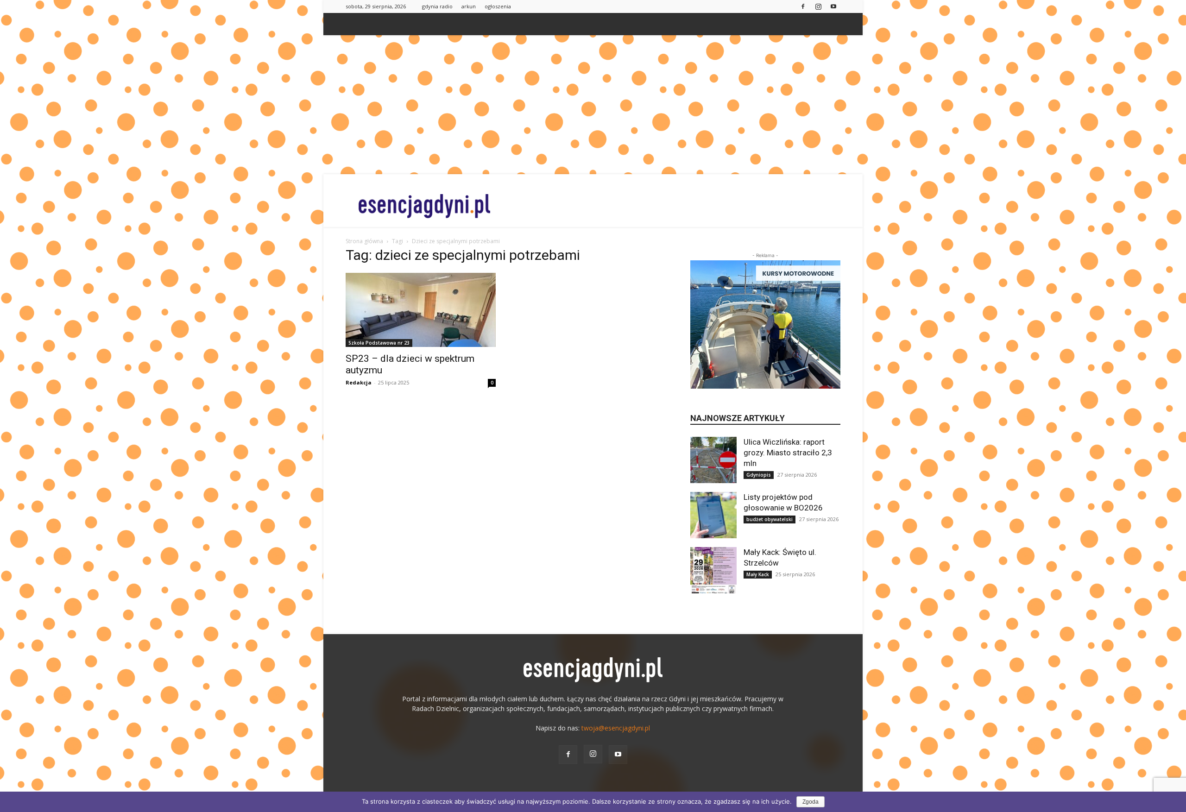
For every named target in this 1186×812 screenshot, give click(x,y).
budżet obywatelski (769, 519)
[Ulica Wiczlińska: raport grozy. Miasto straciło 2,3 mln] (713, 460)
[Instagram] (818, 6)
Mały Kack (757, 574)
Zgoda (810, 802)
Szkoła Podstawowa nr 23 (379, 343)
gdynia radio (437, 6)
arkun (468, 6)
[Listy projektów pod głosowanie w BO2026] (713, 515)
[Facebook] (803, 6)
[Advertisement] (593, 105)
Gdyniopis (758, 475)
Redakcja (359, 382)
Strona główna (364, 241)
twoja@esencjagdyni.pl (615, 728)
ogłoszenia (498, 6)
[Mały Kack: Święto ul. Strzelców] (713, 570)
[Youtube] (833, 6)
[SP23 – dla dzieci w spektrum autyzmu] (421, 310)
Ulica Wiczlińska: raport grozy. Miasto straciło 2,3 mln (788, 452)
